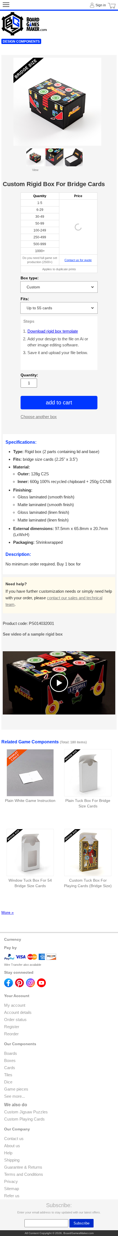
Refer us (11, 1195)
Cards (9, 1067)
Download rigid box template (52, 331)
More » (7, 912)
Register (11, 1026)
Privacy (11, 1181)
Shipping (11, 1160)
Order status (15, 1019)
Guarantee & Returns (23, 1167)
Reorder (11, 1033)
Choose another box (39, 416)
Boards (10, 1053)
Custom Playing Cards (24, 1119)
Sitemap (11, 1188)
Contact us (14, 1138)
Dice (8, 1082)
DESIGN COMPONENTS (21, 41)
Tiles (8, 1074)
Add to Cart (59, 402)
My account (14, 1005)
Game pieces (16, 1089)
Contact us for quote (78, 260)
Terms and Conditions (23, 1174)
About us (12, 1145)
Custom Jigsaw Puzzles (26, 1112)
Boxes (10, 1060)
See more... (14, 1096)
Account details (18, 1012)
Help (8, 1153)
